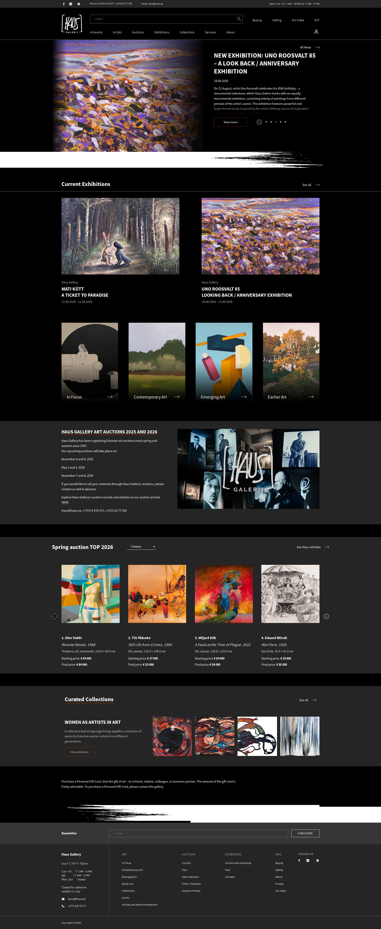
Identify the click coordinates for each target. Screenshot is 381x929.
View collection (79, 752)
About (279, 877)
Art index (280, 890)
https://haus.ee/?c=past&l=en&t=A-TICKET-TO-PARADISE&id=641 (128, 96)
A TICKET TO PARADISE (281, 104)
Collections (187, 32)
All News (305, 47)
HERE (65, 502)
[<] (57, 617)
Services (210, 32)
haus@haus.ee (155, 3)
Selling (277, 20)
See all (306, 185)
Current (186, 863)
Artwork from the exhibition (238, 104)
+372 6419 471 (77, 905)
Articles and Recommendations (140, 904)
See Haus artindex (309, 547)
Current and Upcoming (238, 863)
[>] (324, 617)
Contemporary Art (132, 870)
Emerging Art (129, 877)
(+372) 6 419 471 (106, 3)
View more (231, 122)
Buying (257, 20)
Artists (117, 32)
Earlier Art (127, 884)
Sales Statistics (190, 877)
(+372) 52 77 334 (124, 3)
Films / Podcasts (191, 884)
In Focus (126, 863)
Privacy (279, 884)
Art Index (298, 20)
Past (184, 870)
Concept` (230, 877)
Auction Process (191, 890)
